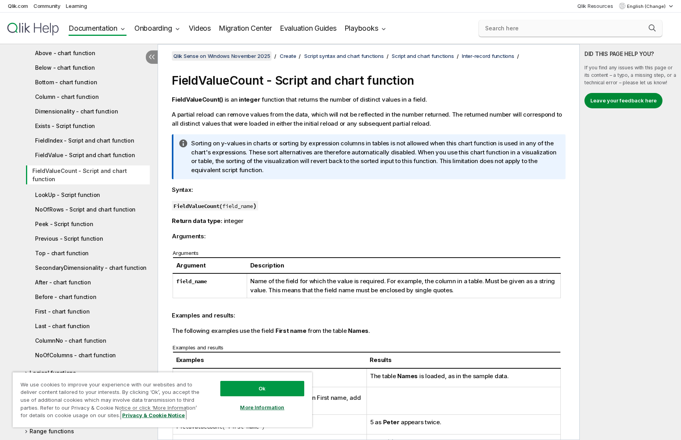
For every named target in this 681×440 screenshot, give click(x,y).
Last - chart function (62, 326)
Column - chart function (67, 96)
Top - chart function (62, 253)
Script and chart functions (423, 56)
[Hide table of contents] (152, 57)
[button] (652, 28)
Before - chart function (65, 296)
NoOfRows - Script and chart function (85, 209)
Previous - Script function (69, 238)
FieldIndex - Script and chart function (84, 140)
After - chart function (63, 282)
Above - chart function (65, 53)
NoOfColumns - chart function (75, 355)
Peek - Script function (64, 224)
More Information (262, 407)
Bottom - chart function (66, 82)
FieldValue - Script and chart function (85, 155)
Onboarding (153, 28)
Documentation (93, 28)
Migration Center (245, 28)
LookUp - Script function (67, 194)
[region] (162, 399)
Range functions (52, 431)
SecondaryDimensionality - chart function (91, 267)
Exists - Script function (65, 126)
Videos (200, 28)
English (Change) (647, 6)
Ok (262, 388)
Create (288, 56)
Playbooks (361, 28)
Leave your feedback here (623, 100)
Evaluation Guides (308, 28)
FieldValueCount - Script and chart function (79, 174)
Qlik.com (18, 6)
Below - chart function (65, 67)
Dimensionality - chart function (76, 111)
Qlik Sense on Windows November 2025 (221, 56)
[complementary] (630, 242)
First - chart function (62, 311)
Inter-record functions (488, 56)
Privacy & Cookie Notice (153, 415)
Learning (76, 6)
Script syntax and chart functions (344, 56)
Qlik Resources (595, 6)
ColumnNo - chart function (70, 340)
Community (47, 6)
